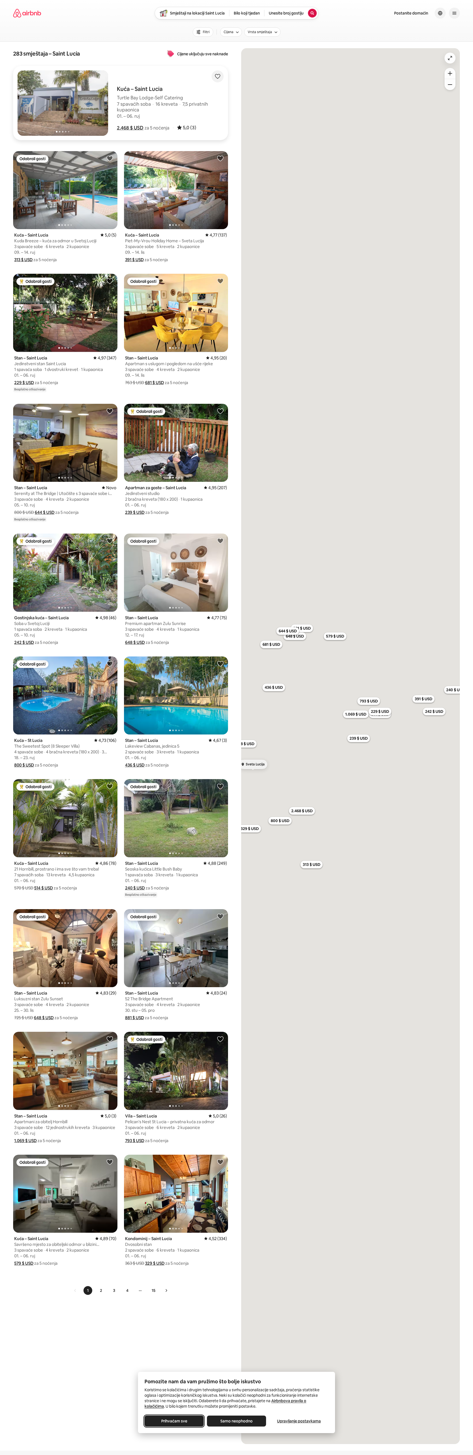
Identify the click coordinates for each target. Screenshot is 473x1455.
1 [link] (88, 1290)
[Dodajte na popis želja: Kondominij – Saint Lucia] (220, 1161)
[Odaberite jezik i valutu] (440, 13)
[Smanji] (450, 84)
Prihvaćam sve (174, 1421)
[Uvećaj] (450, 73)
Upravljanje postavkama (299, 1421)
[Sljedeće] (166, 1290)
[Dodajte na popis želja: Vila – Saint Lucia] (220, 1039)
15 (153, 1290)
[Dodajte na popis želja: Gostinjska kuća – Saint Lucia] (109, 540)
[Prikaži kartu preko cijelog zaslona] (450, 58)
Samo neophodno (236, 1421)
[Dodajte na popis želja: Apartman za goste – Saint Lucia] (220, 411)
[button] (130, 128)
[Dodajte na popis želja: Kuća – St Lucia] (109, 663)
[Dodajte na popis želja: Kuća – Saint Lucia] (109, 158)
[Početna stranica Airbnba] (27, 13)
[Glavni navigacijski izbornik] (454, 13)
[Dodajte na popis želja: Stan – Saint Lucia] (109, 280)
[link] (75, 1290)
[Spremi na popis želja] (218, 76)
